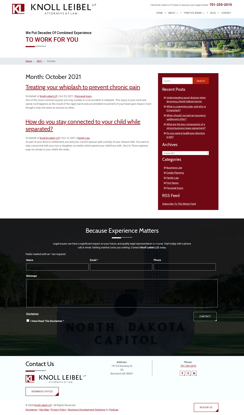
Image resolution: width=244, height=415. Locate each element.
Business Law (174, 167)
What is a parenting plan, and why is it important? (186, 108)
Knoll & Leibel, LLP (50, 138)
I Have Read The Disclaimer (47, 321)
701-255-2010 (221, 5)
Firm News (172, 182)
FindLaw (113, 409)
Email (94, 260)
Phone (157, 260)
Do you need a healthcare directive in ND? (185, 135)
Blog (213, 13)
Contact (226, 13)
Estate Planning (175, 172)
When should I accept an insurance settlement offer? (186, 117)
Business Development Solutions (86, 409)
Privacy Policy (58, 409)
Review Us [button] (206, 407)
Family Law (84, 138)
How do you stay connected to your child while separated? (83, 125)
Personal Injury (83, 96)
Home (159, 13)
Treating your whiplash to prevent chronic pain (83, 87)
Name (29, 260)
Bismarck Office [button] (42, 391)
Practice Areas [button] (193, 13)
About (171, 13)
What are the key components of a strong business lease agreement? (186, 126)
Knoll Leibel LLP (48, 96)
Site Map (44, 409)
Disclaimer (32, 313)
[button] (241, 394)
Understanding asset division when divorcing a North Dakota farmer (186, 99)
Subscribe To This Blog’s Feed (179, 203)
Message (31, 275)
